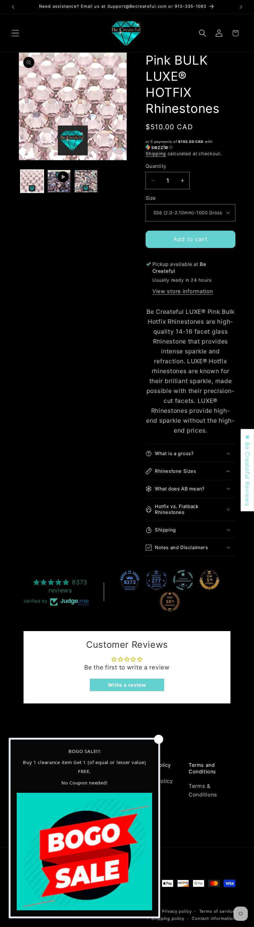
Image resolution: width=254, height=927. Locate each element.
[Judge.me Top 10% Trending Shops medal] (170, 602)
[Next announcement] (241, 7)
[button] (15, 33)
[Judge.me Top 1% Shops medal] (209, 580)
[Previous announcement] (13, 7)
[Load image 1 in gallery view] (32, 181)
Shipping (156, 153)
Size (151, 198)
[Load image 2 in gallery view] (86, 181)
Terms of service (217, 911)
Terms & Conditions (203, 790)
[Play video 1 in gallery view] (59, 181)
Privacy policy (177, 911)
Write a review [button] (127, 685)
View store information (182, 291)
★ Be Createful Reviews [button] (247, 470)
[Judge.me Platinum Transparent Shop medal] (183, 580)
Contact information (213, 918)
